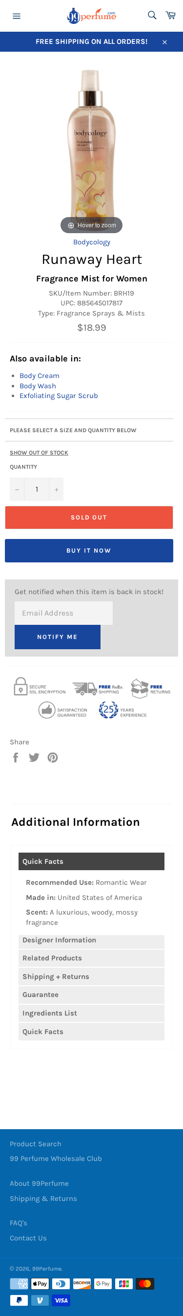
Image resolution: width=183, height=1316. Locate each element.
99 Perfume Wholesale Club (56, 1158)
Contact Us (28, 1238)
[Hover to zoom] (91, 149)
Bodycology (91, 242)
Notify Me (57, 636)
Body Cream (40, 375)
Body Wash (38, 385)
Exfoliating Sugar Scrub (59, 395)
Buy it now (89, 550)
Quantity (23, 466)
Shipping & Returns (43, 1198)
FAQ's (18, 1222)
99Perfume (46, 1268)
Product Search (35, 1143)
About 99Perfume (39, 1183)
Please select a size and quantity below (73, 430)
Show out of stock (39, 452)
